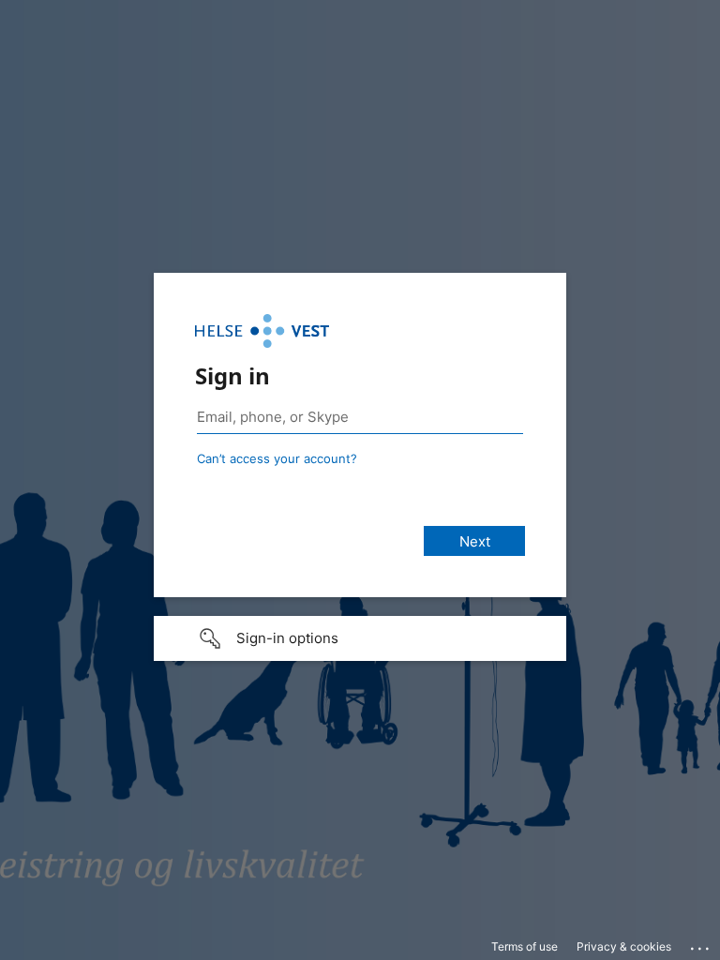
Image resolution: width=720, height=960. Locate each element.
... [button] (701, 944)
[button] (360, 638)
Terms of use (524, 946)
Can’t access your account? (277, 458)
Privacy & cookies (624, 946)
